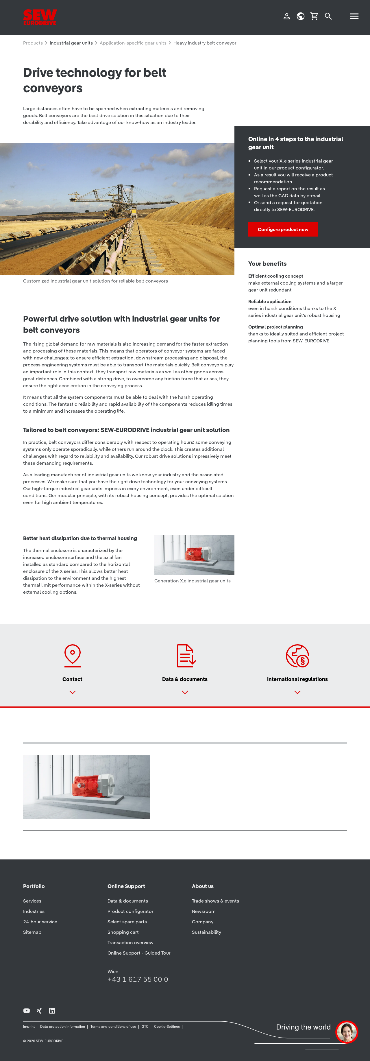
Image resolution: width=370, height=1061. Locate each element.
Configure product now (283, 229)
